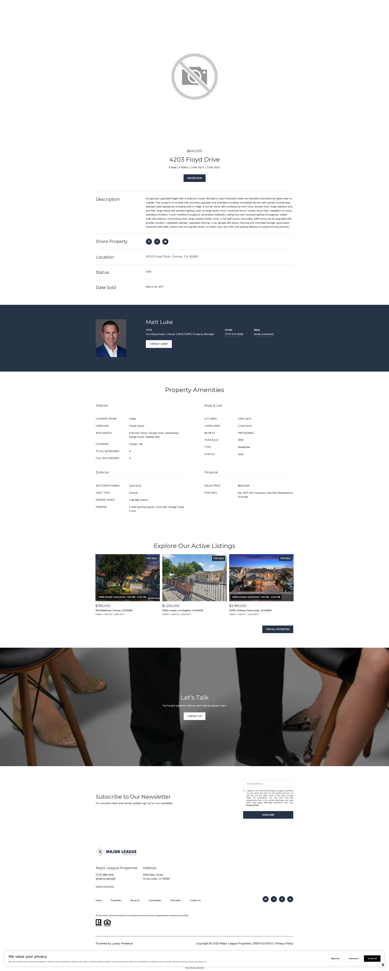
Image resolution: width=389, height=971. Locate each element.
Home (99, 900)
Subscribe (268, 815)
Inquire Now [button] (194, 178)
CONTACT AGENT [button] (159, 344)
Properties (116, 900)
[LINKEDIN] (290, 899)
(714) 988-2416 (105, 874)
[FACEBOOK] (282, 899)
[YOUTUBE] (266, 899)
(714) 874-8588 (234, 334)
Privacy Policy (252, 805)
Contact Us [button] (194, 716)
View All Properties (278, 629)
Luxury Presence (122, 943)
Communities (155, 900)
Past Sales (175, 900)
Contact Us (195, 900)
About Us (134, 900)
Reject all (335, 958)
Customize (353, 958)
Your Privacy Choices (194, 967)
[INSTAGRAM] (274, 899)
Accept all (372, 958)
